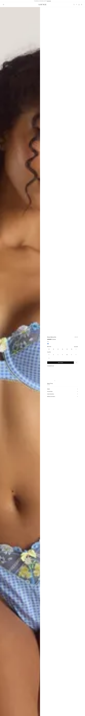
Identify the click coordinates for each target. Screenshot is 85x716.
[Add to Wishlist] (76, 362)
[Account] (79, 5)
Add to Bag (60, 362)
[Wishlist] (77, 5)
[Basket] (82, 5)
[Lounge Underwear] (42, 4)
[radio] (49, 349)
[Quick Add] (55, 380)
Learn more (49, 0)
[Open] (3, 5)
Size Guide (76, 346)
